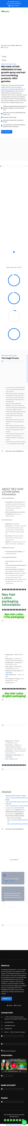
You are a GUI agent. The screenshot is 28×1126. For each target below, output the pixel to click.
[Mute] (22, 1071)
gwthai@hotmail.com (15, 1)
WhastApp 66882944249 (15, 3)
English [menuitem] (20, 45)
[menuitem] (19, 45)
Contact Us (6, 998)
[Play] (3, 1071)
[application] (14, 1065)
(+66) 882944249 (9, 1022)
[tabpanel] (12, 890)
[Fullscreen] (25, 1071)
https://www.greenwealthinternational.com (17, 798)
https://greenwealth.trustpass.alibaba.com (17, 802)
